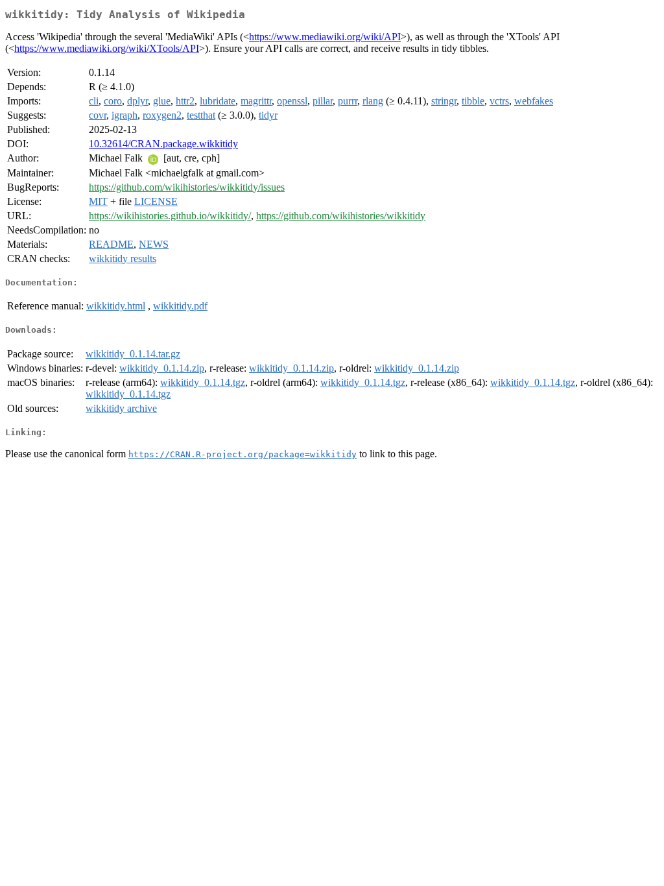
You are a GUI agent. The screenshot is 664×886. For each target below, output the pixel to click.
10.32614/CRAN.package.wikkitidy (163, 143)
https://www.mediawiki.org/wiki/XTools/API (106, 48)
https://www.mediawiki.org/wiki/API (325, 36)
